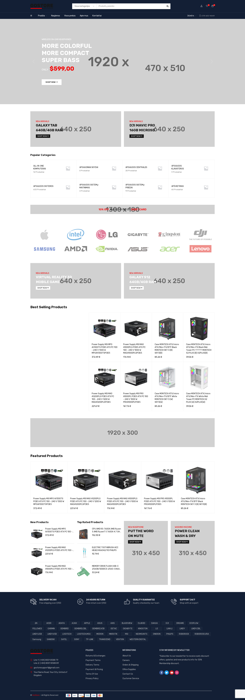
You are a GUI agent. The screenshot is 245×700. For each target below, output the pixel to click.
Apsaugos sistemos (43, 186)
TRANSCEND (104, 639)
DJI (167, 623)
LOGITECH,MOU (84, 634)
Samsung (36, 639)
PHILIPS (169, 634)
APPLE (87, 623)
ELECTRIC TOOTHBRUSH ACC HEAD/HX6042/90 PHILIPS (105, 549)
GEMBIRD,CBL (80, 628)
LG (157, 628)
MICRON (99, 634)
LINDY (182, 628)
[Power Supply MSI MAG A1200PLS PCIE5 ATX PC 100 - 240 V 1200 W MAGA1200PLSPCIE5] (36, 552)
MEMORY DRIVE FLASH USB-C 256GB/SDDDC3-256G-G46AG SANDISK (106, 567)
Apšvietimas (177, 186)
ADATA (62, 623)
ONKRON (156, 634)
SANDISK (51, 639)
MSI (126, 634)
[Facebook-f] (161, 672)
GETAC (114, 628)
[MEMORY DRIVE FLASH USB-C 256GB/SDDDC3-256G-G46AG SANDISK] (83, 571)
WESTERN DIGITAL (138, 639)
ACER (48, 623)
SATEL (64, 639)
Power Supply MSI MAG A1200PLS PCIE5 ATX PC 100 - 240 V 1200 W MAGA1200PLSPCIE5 (85, 501)
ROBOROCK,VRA (202, 634)
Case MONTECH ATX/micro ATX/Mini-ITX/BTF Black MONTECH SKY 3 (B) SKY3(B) (194, 501)
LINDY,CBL (195, 628)
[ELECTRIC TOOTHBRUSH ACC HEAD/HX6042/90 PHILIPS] (83, 552)
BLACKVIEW (127, 623)
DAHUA (154, 623)
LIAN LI (169, 628)
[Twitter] (166, 672)
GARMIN (51, 628)
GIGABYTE (127, 628)
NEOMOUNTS (141, 634)
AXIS (112, 623)
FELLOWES (37, 628)
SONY (76, 639)
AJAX (74, 623)
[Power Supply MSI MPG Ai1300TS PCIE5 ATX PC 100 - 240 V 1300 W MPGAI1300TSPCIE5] (36, 534)
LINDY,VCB (52, 634)
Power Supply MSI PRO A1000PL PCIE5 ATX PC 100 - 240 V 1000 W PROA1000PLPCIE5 (159, 501)
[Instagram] (177, 672)
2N (36, 623)
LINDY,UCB (37, 634)
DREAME (180, 623)
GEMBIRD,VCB (98, 628)
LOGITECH (66, 634)
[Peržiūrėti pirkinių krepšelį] (213, 6)
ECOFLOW (194, 623)
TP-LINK (89, 639)
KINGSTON (142, 628)
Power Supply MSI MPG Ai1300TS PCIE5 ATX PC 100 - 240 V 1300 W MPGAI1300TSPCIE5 (48, 501)
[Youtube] (172, 672)
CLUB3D (141, 623)
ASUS (99, 623)
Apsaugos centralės (136, 167)
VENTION (120, 639)
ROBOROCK (184, 634)
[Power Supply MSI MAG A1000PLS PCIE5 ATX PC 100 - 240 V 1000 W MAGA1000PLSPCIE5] (36, 571)
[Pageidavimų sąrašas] (207, 6)
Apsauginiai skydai (88, 167)
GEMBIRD (64, 628)
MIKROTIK (113, 634)
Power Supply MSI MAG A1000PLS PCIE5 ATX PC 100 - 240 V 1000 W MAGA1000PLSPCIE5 (122, 501)
